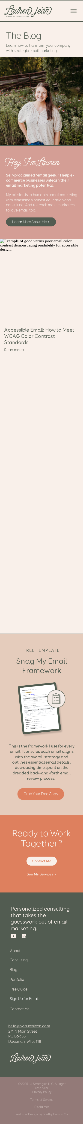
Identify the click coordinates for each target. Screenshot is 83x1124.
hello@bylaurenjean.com (29, 1026)
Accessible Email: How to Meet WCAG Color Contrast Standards (39, 336)
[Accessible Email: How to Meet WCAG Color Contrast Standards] (41, 280)
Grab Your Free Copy (41, 793)
